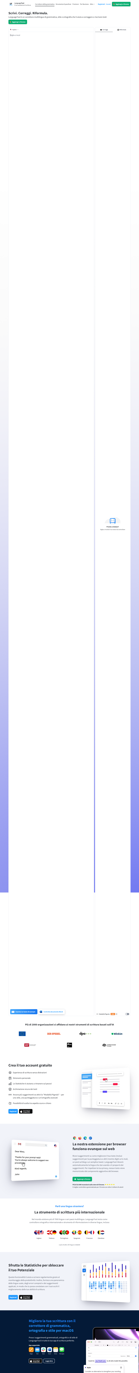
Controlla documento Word (53, 1012)
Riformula (123, 30)
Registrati (101, 4)
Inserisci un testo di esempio (25, 1012)
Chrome (75, 1138)
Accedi (108, 4)
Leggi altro (49, 1361)
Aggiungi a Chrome (122, 4)
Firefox (80, 1138)
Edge (85, 1138)
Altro (91, 4)
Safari (90, 1138)
